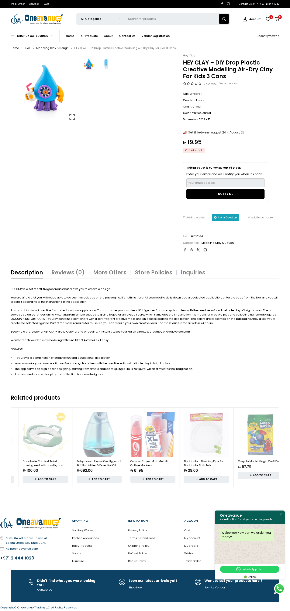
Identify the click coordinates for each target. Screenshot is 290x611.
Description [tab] (27, 272)
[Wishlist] (268, 19)
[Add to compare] (260, 217)
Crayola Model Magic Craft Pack (252, 461)
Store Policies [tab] (153, 272)
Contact (34, 4)
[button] (72, 89)
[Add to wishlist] (194, 217)
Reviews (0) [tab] (68, 272)
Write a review (228, 83)
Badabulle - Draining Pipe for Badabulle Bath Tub (196, 463)
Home (15, 48)
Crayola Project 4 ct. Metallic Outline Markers (141, 463)
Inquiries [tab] (193, 272)
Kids (28, 48)
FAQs (46, 4)
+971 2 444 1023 (17, 558)
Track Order (18, 4)
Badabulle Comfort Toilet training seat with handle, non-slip (36, 465)
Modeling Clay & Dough (52, 48)
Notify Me (225, 194)
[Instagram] (228, 3)
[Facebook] (222, 3)
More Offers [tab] (110, 272)
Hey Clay (189, 55)
